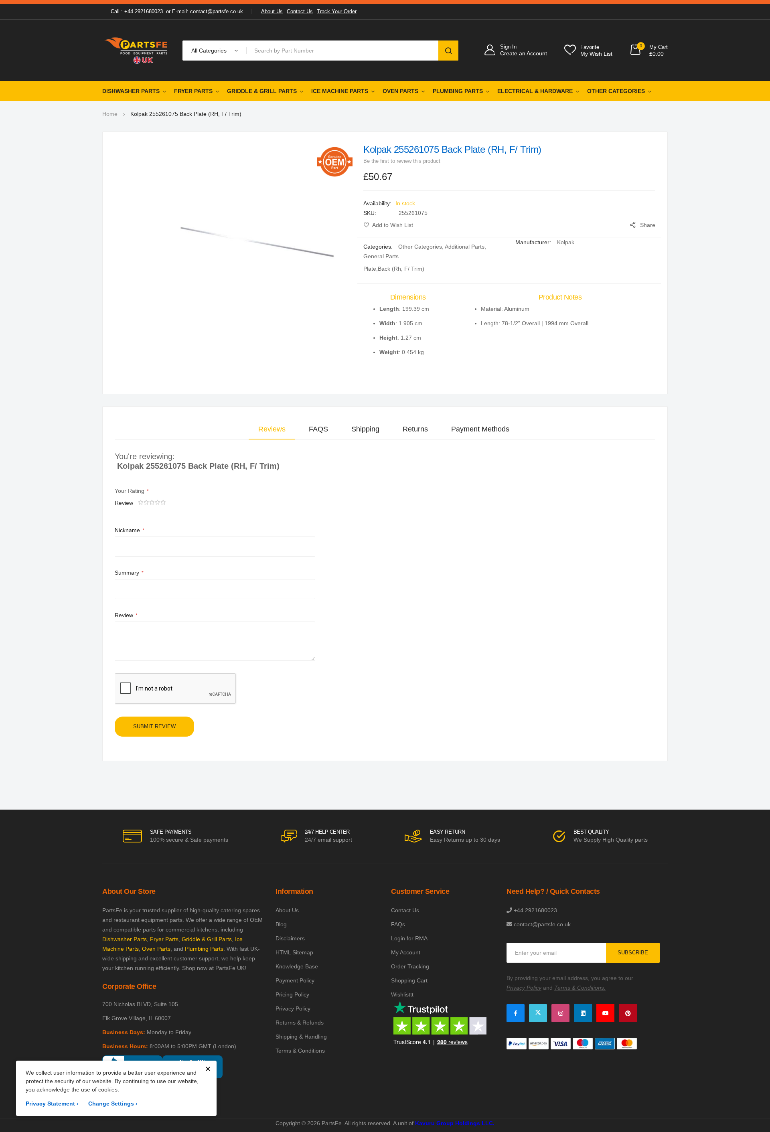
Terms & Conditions (300, 1050)
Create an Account (523, 53)
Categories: (378, 246)
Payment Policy (295, 980)
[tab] (272, 429)
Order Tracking (410, 966)
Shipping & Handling (301, 1036)
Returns (415, 429)
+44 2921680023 (535, 910)
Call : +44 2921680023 (137, 11)
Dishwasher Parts (131, 91)
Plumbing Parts (458, 91)
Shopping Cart (409, 980)
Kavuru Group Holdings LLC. (454, 1123)
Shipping (365, 429)
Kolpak (565, 242)
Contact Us (300, 11)
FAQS (318, 429)
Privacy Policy (293, 1008)
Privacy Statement (52, 1103)
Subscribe (633, 953)
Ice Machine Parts (339, 91)
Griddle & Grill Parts (262, 91)
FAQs (398, 924)
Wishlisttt (402, 994)
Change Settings (113, 1103)
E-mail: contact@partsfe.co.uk (207, 11)
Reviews (272, 429)
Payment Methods (480, 429)
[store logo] (136, 50)
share (647, 225)
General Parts (381, 256)
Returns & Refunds (300, 1022)
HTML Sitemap (294, 952)
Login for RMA (409, 938)
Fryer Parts (193, 91)
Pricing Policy (292, 994)
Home (110, 114)
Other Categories (616, 91)
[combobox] (344, 50)
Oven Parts (400, 91)
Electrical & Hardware (535, 91)
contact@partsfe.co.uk (542, 924)
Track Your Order (337, 11)
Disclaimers (290, 938)
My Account (405, 952)
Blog (281, 924)
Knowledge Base (297, 966)
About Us (272, 11)
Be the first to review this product (401, 161)
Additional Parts (464, 246)
